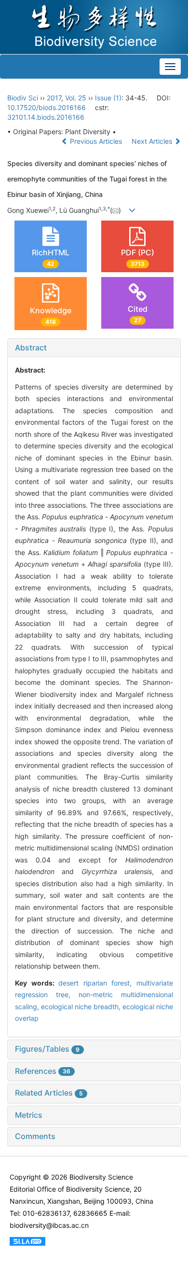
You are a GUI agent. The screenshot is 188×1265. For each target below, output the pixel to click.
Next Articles (153, 141)
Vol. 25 (75, 98)
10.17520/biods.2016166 (46, 107)
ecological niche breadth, (81, 1006)
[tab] (94, 348)
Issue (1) (108, 98)
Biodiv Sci (22, 98)
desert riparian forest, (97, 983)
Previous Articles (96, 141)
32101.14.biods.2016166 (45, 117)
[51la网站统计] (27, 1241)
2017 (54, 98)
